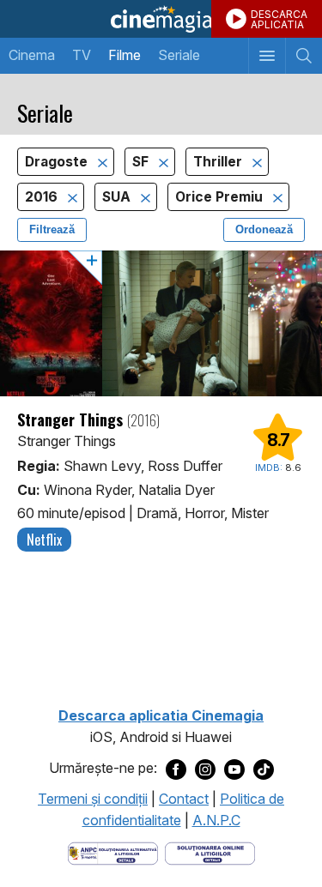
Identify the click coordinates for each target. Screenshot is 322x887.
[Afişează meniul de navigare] (266, 56)
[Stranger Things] (161, 323)
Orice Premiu (220, 197)
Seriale (179, 54)
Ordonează (264, 229)
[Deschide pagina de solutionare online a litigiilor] (210, 851)
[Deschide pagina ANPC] (113, 851)
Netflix (44, 539)
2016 (43, 197)
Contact (184, 798)
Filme (124, 54)
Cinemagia (161, 19)
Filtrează (52, 229)
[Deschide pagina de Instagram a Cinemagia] (205, 768)
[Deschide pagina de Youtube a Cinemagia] (234, 768)
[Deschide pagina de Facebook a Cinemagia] (176, 768)
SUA (118, 197)
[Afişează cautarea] (303, 56)
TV (81, 54)
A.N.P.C (216, 820)
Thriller (219, 162)
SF (142, 162)
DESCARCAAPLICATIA (279, 19)
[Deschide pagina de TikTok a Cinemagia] (263, 768)
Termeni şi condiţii (93, 798)
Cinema (32, 54)
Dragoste (58, 162)
